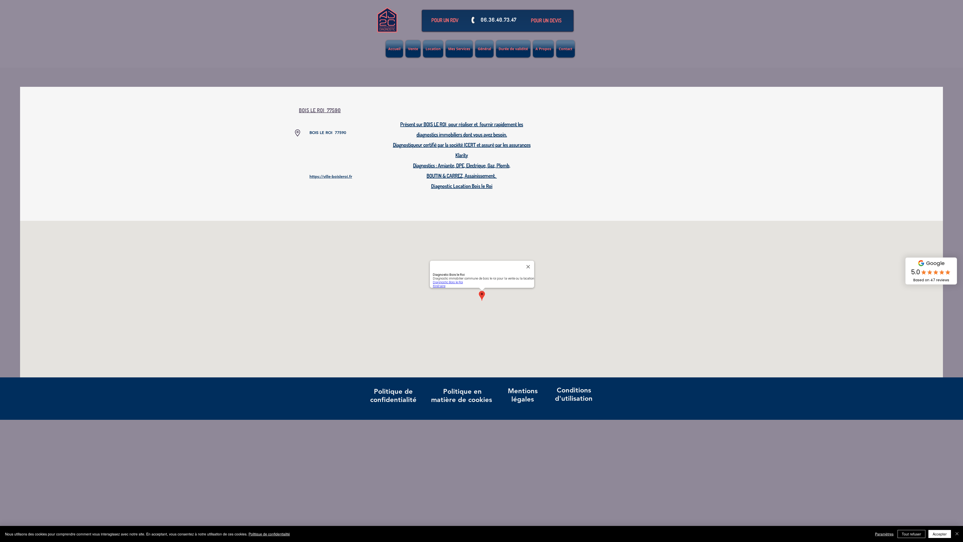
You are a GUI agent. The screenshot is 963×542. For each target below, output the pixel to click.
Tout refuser (911, 533)
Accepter (940, 533)
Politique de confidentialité (269, 533)
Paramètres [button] (884, 533)
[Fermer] (957, 534)
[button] (445, 20)
